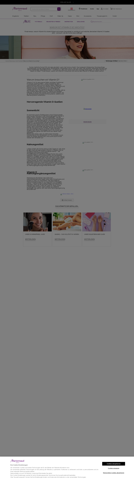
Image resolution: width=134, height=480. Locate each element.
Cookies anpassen (113, 468)
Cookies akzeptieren (114, 464)
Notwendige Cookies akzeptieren (113, 473)
